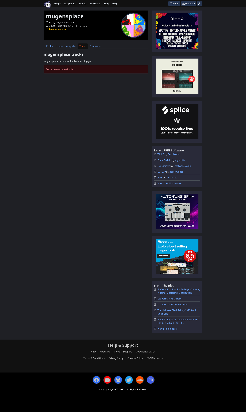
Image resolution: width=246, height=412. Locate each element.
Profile (49, 46)
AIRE (159, 177)
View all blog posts (167, 328)
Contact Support (123, 351)
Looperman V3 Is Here (169, 298)
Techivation (174, 154)
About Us (105, 351)
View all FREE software (169, 183)
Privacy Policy (116, 358)
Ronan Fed (171, 177)
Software (95, 3)
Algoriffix (180, 160)
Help (114, 3)
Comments (95, 46)
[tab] (50, 46)
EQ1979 (161, 171)
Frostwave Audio (182, 165)
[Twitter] (129, 380)
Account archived (58, 29)
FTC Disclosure (155, 358)
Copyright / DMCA (145, 351)
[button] (199, 3)
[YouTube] (107, 380)
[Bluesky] (118, 380)
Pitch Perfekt (164, 160)
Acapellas (69, 3)
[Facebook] (97, 380)
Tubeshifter (163, 165)
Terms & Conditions (94, 358)
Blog (106, 3)
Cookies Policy (135, 358)
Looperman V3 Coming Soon (172, 304)
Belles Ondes (176, 171)
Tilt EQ (160, 154)
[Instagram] (151, 380)
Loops (57, 3)
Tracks (82, 3)
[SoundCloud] (140, 380)
